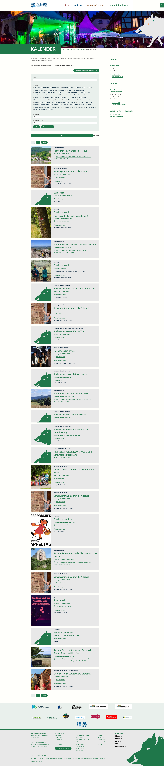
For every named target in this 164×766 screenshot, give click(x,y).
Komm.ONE (38, 761)
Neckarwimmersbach (84, 100)
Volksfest (74, 107)
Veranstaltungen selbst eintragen (84, 70)
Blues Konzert (55, 87)
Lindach (58, 100)
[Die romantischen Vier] (61, 706)
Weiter (44, 142)
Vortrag (81, 107)
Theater (89, 104)
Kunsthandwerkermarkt (40, 100)
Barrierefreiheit (87, 758)
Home (64, 49)
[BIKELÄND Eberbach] (66, 715)
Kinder (79, 95)
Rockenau (80, 102)
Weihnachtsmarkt (91, 107)
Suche (34, 77)
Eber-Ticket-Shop (60, 356)
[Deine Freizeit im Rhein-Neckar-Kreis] (127, 717)
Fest (86, 87)
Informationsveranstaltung (75, 92)
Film (42, 90)
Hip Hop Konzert (53, 92)
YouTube (119, 741)
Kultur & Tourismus (71, 49)
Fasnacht (80, 87)
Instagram (119, 736)
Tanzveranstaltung (79, 104)
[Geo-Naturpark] (52, 718)
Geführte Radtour (79, 90)
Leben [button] (66, 5)
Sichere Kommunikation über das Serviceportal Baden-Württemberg (40, 745)
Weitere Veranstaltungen (41, 109)
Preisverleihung (60, 102)
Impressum (41, 758)
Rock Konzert (71, 102)
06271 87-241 (116, 74)
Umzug (47, 107)
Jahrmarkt (88, 92)
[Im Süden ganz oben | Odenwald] (123, 706)
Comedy (72, 87)
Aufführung (37, 87)
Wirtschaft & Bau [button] (95, 5)
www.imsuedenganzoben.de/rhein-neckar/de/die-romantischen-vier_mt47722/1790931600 (72, 157)
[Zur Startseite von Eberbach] (40, 5)
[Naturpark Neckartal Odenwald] (41, 706)
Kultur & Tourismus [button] (118, 5)
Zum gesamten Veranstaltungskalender (116, 115)
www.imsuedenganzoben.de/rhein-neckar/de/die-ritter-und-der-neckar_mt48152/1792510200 (72, 563)
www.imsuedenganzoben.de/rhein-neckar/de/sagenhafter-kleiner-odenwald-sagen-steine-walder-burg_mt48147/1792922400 (73, 660)
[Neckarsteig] (80, 717)
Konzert (57, 97)
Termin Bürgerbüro (62, 748)
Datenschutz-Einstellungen (99, 758)
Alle (62, 135)
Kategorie (35, 85)
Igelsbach (62, 92)
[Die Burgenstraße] (95, 716)
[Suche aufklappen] (162, 5)
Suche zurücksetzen (47, 126)
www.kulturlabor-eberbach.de (64, 606)
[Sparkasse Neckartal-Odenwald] (111, 717)
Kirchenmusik (37, 97)
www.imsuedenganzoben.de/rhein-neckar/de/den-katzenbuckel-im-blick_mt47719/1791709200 (73, 400)
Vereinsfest (66, 107)
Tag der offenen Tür (66, 104)
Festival (36, 90)
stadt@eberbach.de (41, 742)
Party (42, 102)
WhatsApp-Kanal (121, 746)
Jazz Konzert (37, 95)
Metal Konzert (72, 100)
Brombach (65, 87)
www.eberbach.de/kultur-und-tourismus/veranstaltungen (69, 271)
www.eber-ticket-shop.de (63, 221)
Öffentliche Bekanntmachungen (54, 758)
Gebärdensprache (77, 758)
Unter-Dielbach (56, 107)
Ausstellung (46, 87)
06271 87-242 (116, 102)
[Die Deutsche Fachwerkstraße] (77, 707)
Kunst (84, 97)
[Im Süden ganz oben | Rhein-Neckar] (98, 706)
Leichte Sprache (67, 758)
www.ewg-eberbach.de (62, 525)
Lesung (51, 100)
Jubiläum (46, 95)
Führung (69, 90)
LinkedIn (119, 743)
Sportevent (89, 102)
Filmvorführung (49, 90)
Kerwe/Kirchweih (70, 95)
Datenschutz (34, 758)
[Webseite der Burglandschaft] (36, 718)
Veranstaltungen (80, 49)
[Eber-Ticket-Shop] (82, 724)
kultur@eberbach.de (117, 76)
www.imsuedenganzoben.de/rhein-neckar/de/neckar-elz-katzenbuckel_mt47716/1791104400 (70, 251)
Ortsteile (36, 102)
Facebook (119, 738)
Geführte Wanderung (40, 92)
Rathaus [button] (78, 5)
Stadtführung (45, 104)
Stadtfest (36, 104)
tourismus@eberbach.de (119, 104)
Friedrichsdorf (60, 90)
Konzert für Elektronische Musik (71, 97)
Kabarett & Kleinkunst (57, 95)
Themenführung (38, 107)
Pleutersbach (50, 102)
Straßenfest (54, 104)
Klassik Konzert (48, 97)
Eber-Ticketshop (60, 177)
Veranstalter (36, 114)
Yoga (51, 109)
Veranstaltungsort (38, 120)
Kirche (85, 95)
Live (64, 100)
